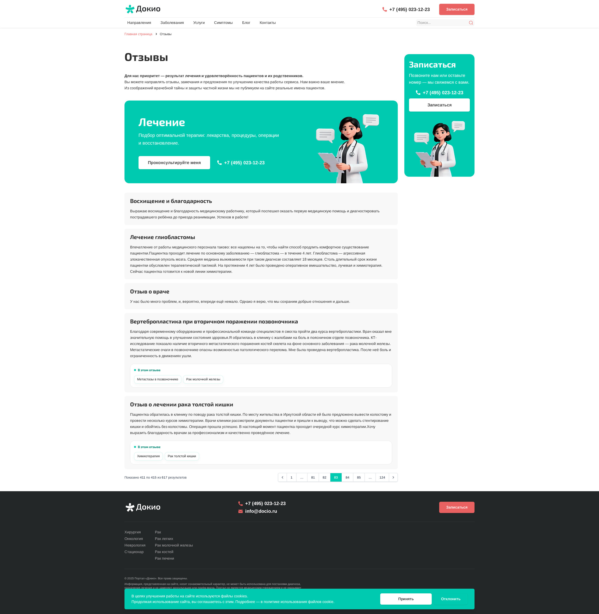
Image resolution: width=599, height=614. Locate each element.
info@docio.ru (261, 511)
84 (347, 477)
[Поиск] (471, 22)
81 (313, 477)
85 (359, 477)
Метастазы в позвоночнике (157, 379)
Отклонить (450, 599)
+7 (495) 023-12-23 (409, 9)
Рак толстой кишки (182, 456)
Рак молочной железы (203, 379)
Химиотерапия (148, 456)
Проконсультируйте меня (174, 162)
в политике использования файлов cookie (297, 602)
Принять (406, 599)
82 (324, 477)
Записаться (457, 9)
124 (382, 477)
